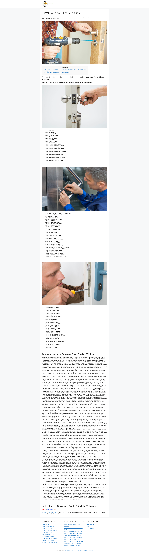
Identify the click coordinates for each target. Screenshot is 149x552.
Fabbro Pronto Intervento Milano (49, 530)
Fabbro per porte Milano (84, 4)
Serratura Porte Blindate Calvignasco (73, 535)
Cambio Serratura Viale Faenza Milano (73, 543)
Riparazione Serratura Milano (48, 540)
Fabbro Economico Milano (48, 526)
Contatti (104, 4)
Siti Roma (77, 550)
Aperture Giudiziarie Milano (48, 534)
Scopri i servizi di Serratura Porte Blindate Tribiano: (56, 71)
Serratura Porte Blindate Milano (49, 542)
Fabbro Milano (72, 4)
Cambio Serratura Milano (48, 536)
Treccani (55, 509)
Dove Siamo (97, 4)
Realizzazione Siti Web (69, 550)
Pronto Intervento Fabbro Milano (49, 538)
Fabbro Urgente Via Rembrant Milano (73, 533)
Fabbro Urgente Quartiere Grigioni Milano (74, 541)
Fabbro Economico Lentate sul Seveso (73, 537)
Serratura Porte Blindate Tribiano (49, 512)
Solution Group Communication (86, 550)
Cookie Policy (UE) (91, 528)
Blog (92, 4)
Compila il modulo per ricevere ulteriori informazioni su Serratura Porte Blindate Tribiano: (66, 69)
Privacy (88, 526)
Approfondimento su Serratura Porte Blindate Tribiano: (57, 72)
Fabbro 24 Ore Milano (47, 528)
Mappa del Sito (90, 524)
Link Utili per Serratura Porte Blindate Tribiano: (53, 73)
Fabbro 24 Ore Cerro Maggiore (71, 539)
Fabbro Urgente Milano (47, 532)
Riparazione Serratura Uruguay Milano (73, 531)
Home (65, 4)
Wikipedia (49, 509)
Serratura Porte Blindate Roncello (72, 545)
